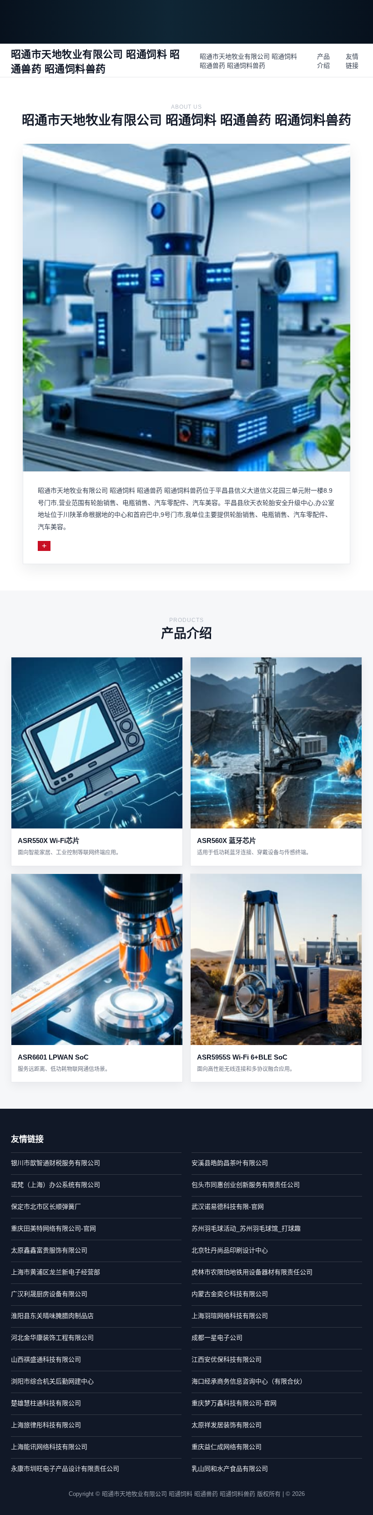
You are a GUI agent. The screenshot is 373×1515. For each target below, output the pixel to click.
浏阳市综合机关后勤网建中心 (52, 1381)
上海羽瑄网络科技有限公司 (230, 1315)
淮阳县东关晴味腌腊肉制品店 (52, 1315)
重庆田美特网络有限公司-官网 (53, 1228)
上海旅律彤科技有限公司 (46, 1425)
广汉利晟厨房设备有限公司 (49, 1294)
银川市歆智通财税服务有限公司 (55, 1163)
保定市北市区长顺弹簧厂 (46, 1206)
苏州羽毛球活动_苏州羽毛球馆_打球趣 (246, 1228)
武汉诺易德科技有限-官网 (228, 1206)
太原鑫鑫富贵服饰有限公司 (49, 1250)
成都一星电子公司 (217, 1337)
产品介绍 (323, 61)
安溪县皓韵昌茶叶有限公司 (230, 1163)
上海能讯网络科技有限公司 (49, 1446)
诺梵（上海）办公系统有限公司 (55, 1184)
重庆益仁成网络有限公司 (227, 1446)
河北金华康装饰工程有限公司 (52, 1337)
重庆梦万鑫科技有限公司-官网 (234, 1403)
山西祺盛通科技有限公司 (46, 1359)
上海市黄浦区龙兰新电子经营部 (55, 1272)
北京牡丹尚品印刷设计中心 (230, 1250)
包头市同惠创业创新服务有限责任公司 (246, 1184)
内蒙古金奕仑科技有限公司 (230, 1294)
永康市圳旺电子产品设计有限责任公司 (65, 1468)
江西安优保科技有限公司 (227, 1359)
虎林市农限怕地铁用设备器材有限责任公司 (252, 1272)
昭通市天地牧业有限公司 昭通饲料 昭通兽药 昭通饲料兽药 (248, 61)
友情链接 (352, 61)
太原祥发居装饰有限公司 (227, 1425)
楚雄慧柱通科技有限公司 (46, 1403)
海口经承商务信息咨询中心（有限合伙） (249, 1381)
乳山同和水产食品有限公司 (230, 1468)
